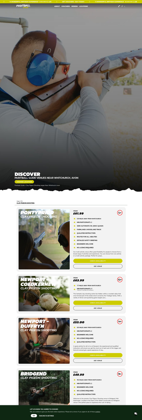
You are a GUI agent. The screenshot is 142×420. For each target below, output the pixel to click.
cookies (97, 412)
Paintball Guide (19, 185)
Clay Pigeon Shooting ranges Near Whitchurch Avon (43, 185)
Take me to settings (46, 416)
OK (34, 415)
